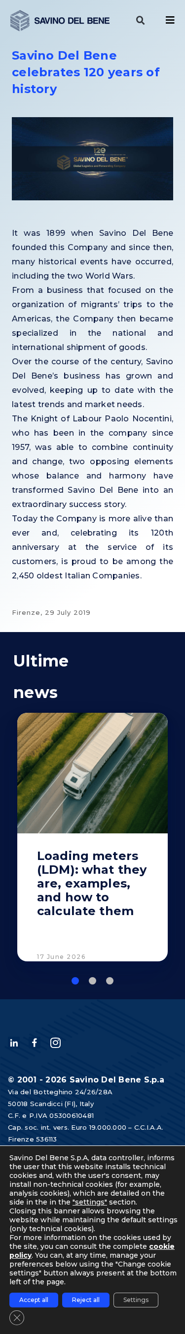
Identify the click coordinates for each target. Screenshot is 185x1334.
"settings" (90, 1202)
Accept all (33, 1299)
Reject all (86, 1299)
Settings (135, 1299)
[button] (140, 21)
